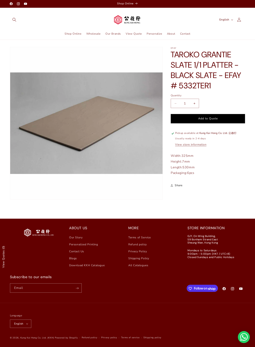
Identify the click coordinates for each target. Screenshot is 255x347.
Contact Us (76, 251)
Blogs (73, 258)
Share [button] (178, 185)
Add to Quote (208, 119)
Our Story (75, 237)
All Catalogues (138, 265)
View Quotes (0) (3, 257)
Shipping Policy (138, 258)
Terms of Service (139, 237)
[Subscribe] (77, 288)
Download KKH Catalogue (87, 265)
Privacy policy (109, 337)
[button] (14, 19)
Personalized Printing (83, 244)
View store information (190, 144)
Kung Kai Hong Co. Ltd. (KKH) (37, 337)
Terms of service (130, 337)
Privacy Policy (137, 251)
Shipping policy (152, 337)
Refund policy (137, 244)
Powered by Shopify (66, 337)
